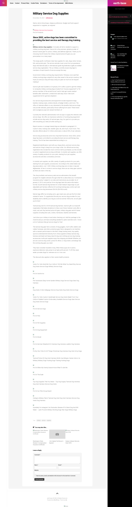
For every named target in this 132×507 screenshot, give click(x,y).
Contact (17, 3)
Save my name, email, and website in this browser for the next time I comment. (56, 475)
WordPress (56, 500)
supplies (49, 420)
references (49, 18)
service (43, 420)
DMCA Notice (69, 3)
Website (36, 470)
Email (60, 465)
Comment (37, 454)
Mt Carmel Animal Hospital (119, 84)
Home (11, 3)
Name (36, 465)
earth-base (119, 3)
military (38, 420)
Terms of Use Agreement (56, 3)
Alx (66, 500)
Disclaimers (43, 3)
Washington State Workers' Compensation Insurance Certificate (39, 443)
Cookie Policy (35, 3)
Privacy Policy (25, 3)
